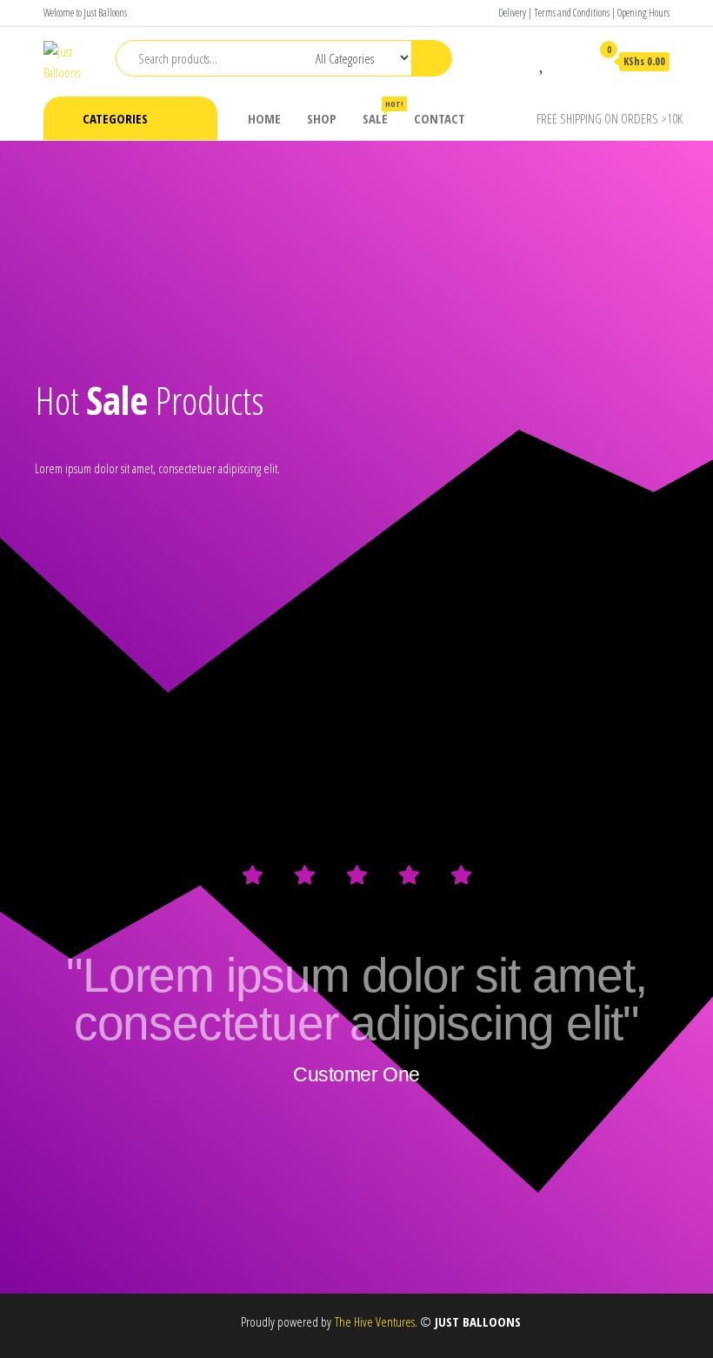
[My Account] (568, 61)
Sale (382, 112)
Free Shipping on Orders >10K (609, 118)
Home (264, 118)
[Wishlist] (543, 61)
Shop (322, 118)
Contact (439, 118)
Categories (115, 118)
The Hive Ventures (375, 1321)
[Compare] (517, 61)
